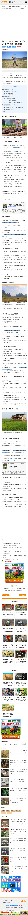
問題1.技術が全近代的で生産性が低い (11, 105)
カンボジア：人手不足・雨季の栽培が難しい (13, 102)
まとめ (3, 111)
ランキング (3, 748)
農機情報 (8, 810)
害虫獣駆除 (9, 813)
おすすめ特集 (4, 816)
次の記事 (22, 595)
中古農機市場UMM (17, 744)
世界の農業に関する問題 (7, 96)
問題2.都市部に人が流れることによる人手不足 (13, 107)
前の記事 (6, 595)
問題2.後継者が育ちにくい (9, 93)
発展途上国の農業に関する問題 (8, 104)
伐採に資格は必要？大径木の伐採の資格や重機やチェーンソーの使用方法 (18, 762)
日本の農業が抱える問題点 (7, 89)
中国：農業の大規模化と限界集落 (10, 98)
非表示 (15, 86)
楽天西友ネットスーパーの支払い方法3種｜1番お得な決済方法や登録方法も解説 (18, 771)
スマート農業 (12, 458)
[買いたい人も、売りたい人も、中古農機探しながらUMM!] (24, 901)
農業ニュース (18, 810)
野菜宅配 (3, 810)
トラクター (10, 744)
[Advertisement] (14, 25)
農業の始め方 (12, 198)
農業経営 (15, 6)
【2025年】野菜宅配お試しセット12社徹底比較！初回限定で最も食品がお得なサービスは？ (18, 831)
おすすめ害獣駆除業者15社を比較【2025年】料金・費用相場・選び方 (18, 840)
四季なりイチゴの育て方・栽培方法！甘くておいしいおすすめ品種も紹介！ (18, 859)
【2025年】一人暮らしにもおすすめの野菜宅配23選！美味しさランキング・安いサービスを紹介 (18, 821)
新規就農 (23, 744)
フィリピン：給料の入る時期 (10, 100)
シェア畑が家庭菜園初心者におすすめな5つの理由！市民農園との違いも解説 (18, 869)
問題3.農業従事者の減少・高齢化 (10, 94)
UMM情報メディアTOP (6, 6)
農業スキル (3, 813)
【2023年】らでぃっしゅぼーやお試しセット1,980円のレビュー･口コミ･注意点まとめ (18, 800)
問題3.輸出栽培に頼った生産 (9, 109)
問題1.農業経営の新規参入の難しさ (11, 91)
